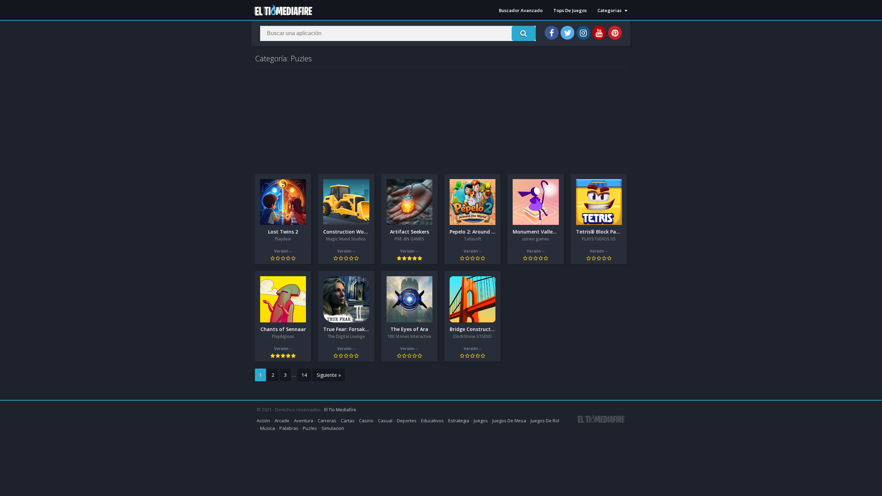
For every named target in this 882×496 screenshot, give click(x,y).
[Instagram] (583, 33)
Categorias (609, 10)
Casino (366, 420)
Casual (385, 420)
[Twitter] (567, 33)
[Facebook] (551, 33)
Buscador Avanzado (521, 10)
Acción (263, 420)
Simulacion (332, 428)
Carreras (327, 420)
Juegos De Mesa (509, 420)
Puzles (310, 428)
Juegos (481, 420)
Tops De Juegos (570, 10)
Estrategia (458, 420)
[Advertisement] (441, 119)
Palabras (288, 428)
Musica (267, 428)
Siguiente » (329, 375)
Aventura (303, 420)
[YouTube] (599, 33)
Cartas (348, 420)
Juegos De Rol (545, 420)
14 (304, 375)
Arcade (282, 420)
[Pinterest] (615, 33)
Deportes (407, 420)
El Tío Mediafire (340, 409)
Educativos (432, 420)
